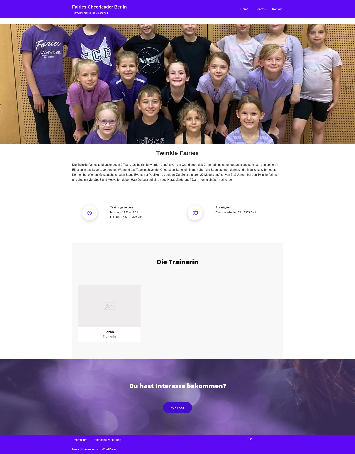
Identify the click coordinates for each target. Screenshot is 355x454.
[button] (250, 9)
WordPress (109, 449)
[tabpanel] (177, 84)
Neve (75, 449)
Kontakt (277, 9)
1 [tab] (177, 129)
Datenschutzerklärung (106, 439)
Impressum (80, 439)
